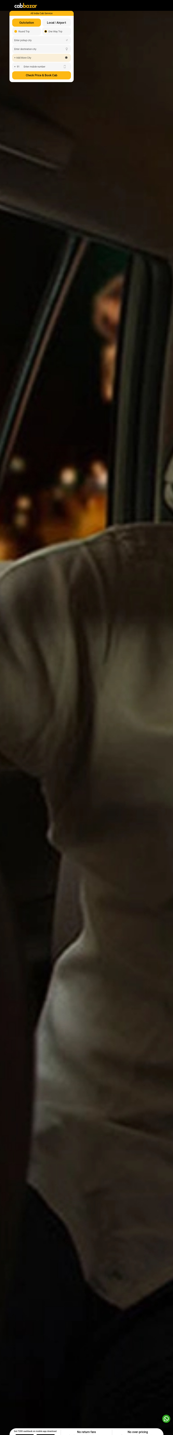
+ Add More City (22, 57)
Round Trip (24, 31)
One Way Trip (55, 31)
